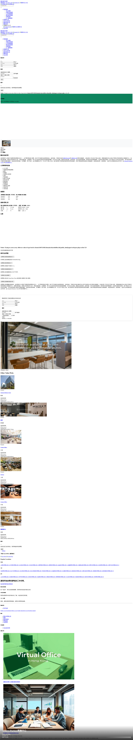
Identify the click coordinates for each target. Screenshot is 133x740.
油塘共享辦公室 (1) (42, 576)
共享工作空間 (6, 21)
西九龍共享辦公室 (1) (88, 571)
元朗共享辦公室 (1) (14, 576)
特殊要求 (15, 78)
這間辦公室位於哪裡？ (5, 275)
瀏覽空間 (5, 23)
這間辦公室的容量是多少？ (6, 262)
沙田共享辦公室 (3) (33, 576)
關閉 (2, 90)
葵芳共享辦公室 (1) (89, 576)
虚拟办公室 (74, 158)
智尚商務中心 (8, 162)
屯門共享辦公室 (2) (23, 576)
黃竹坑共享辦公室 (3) (114, 565)
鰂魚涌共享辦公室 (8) (84, 565)
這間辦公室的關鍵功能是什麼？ (7, 281)
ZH (10, 25)
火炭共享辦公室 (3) (71, 576)
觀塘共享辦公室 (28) (98, 571)
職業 (4, 617)
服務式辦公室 (6, 22)
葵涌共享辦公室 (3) (80, 576)
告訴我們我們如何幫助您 (7, 584)
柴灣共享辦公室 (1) (104, 565)
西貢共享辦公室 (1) (51, 576)
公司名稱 (16, 63)
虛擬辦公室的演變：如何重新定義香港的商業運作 (11, 681)
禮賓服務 (8, 16)
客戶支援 (5, 608)
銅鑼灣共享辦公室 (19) (73, 565)
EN (18, 2)
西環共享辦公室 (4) (53, 565)
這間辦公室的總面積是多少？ (7, 269)
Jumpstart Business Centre (6, 392)
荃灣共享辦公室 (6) (99, 576)
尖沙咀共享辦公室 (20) (25, 571)
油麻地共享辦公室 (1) (58, 571)
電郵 (15, 66)
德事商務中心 (3, 529)
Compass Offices (4, 447)
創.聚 (2, 420)
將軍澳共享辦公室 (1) (61, 576)
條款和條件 (6, 619)
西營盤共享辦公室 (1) (44, 565)
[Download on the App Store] (3, 556)
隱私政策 (5, 620)
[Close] (1, 85)
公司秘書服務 (9, 13)
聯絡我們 (3, 2)
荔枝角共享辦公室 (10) (77, 571)
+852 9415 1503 (9, 2)
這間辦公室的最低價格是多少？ (7, 256)
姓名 (15, 61)
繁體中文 (19, 26)
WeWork (2, 474)
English (10, 26)
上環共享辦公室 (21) (5, 565)
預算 (13, 315)
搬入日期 (7, 75)
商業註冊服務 (9, 12)
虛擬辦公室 (6, 19)
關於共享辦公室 (7, 616)
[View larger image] (6, 143)
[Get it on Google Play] (9, 556)
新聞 (6, 1)
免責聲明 (5, 622)
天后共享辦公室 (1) (34, 565)
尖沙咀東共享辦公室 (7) (37, 571)
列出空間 (5, 28)
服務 (9, 72)
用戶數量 (16, 73)
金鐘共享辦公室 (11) (63, 565)
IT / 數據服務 (9, 18)
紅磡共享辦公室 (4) (67, 571)
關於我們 (3, 1)
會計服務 (8, 10)
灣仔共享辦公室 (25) (94, 565)
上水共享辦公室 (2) (5, 576)
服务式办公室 (66, 158)
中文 (26, 2)
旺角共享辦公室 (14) (48, 571)
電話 (15, 64)
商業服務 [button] (5, 9)
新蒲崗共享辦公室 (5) (108, 571)
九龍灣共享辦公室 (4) (6, 571)
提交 (2, 79)
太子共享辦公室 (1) (15, 571)
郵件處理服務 (9, 15)
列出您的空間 (6, 627)
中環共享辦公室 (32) (15, 565)
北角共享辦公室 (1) (25, 565)
